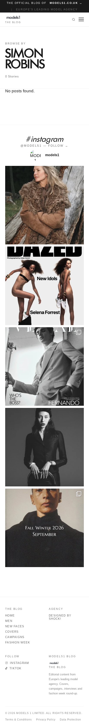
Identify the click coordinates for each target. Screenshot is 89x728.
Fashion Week (17, 642)
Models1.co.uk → (66, 3)
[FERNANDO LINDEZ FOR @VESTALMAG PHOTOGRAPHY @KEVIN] (44, 366)
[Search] (73, 19)
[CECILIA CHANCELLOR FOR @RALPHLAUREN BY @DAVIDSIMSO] (44, 205)
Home (10, 615)
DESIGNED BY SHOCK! (60, 617)
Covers (12, 631)
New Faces (14, 626)
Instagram (19, 663)
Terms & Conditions (18, 719)
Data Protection (70, 719)
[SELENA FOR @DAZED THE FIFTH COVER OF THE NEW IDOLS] (44, 286)
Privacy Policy (45, 719)
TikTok (16, 668)
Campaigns (15, 637)
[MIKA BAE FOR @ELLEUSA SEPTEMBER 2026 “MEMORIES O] (44, 447)
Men (8, 621)
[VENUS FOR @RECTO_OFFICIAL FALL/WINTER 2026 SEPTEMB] (44, 528)
